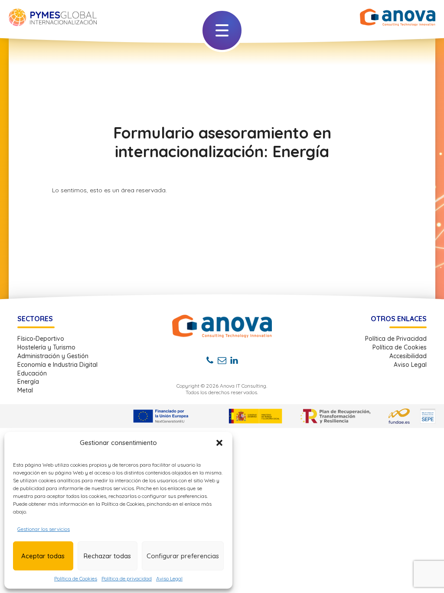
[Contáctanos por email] (222, 360)
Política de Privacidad (396, 339)
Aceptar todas (43, 556)
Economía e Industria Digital (57, 365)
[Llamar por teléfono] (210, 360)
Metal (25, 390)
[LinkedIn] (234, 360)
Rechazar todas (107, 556)
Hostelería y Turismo (46, 347)
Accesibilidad (408, 356)
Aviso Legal (169, 578)
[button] (219, 442)
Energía (28, 381)
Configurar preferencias (183, 556)
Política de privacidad (126, 578)
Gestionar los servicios (43, 529)
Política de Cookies (75, 578)
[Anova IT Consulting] (222, 326)
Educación (32, 373)
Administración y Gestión (52, 356)
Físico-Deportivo (40, 339)
